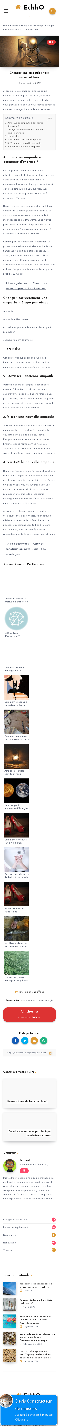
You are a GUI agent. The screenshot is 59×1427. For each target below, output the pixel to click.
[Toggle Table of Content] (48, 118)
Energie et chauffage (32, 25)
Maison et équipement (15, 1227)
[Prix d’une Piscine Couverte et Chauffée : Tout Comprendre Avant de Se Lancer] (9, 1321)
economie (38, 1000)
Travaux (7, 1250)
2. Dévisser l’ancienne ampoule (24, 139)
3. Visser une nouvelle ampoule (24, 143)
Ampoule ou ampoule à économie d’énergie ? (25, 124)
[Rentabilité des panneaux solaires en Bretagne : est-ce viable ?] (9, 1288)
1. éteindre (13, 136)
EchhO (32, 8)
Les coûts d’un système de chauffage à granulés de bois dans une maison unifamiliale (35, 1355)
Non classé (9, 1235)
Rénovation (9, 1242)
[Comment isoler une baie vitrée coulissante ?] (9, 1304)
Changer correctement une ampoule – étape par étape (27, 131)
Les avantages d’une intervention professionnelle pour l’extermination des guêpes (37, 1337)
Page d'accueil (11, 25)
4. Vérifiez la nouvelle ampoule (24, 146)
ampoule (27, 1000)
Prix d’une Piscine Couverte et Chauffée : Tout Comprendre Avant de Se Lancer (35, 1320)
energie (49, 1000)
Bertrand (25, 1160)
